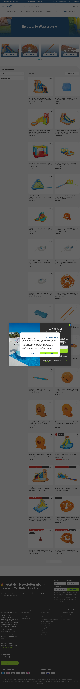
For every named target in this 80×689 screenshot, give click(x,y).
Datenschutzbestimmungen (51, 337)
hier (52, 348)
